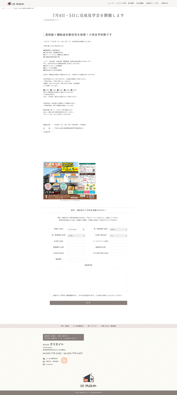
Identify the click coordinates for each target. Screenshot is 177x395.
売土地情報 (140, 3)
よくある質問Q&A (78, 326)
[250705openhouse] (70, 180)
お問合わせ (164, 3)
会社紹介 (149, 3)
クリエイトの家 (120, 3)
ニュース (110, 3)
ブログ (157, 3)
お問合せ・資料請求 (52, 361)
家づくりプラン (92, 326)
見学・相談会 (65, 326)
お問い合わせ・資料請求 (108, 326)
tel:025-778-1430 (52, 353)
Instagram (49, 364)
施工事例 (131, 3)
